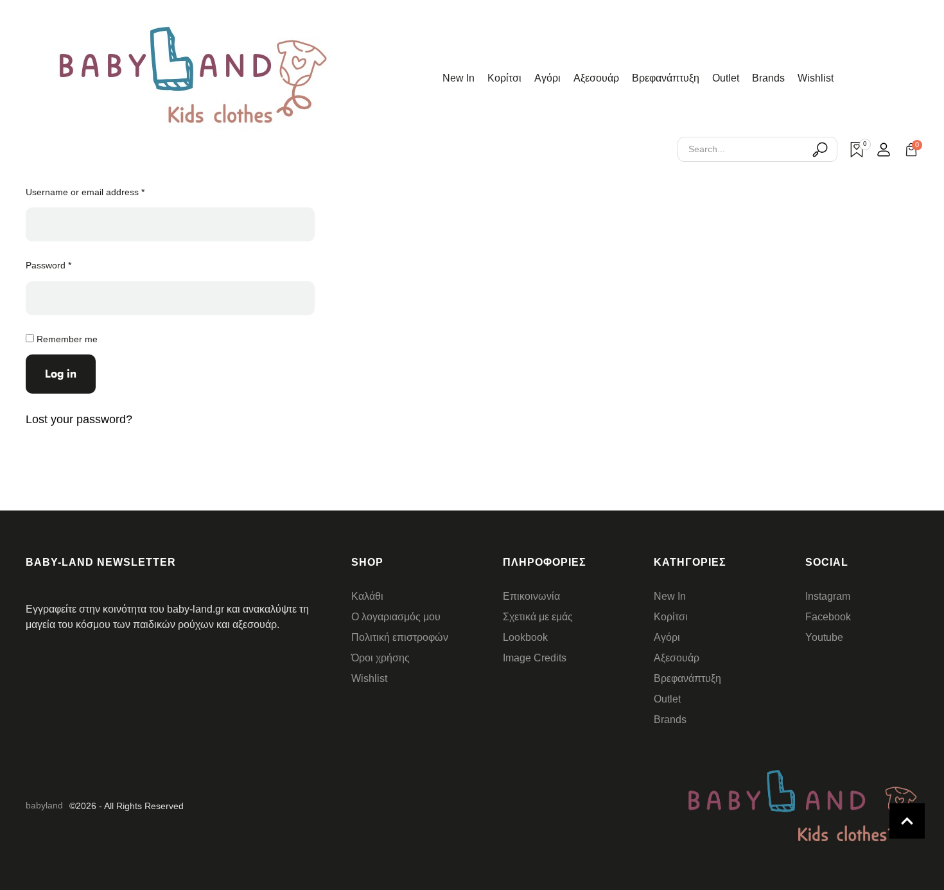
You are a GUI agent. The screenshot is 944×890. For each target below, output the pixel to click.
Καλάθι (367, 596)
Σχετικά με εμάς (538, 616)
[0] (856, 149)
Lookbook (525, 637)
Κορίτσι (504, 78)
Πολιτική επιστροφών (399, 637)
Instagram (827, 596)
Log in (60, 374)
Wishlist (816, 78)
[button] (907, 821)
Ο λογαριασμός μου (396, 616)
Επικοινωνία (531, 596)
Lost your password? (79, 419)
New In (458, 78)
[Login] (883, 149)
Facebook (828, 616)
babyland (44, 805)
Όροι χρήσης (380, 657)
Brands (768, 78)
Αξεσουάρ (596, 78)
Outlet (725, 78)
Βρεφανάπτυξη (665, 78)
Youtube (824, 637)
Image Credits (534, 657)
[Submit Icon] (820, 149)
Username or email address (88, 191)
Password (51, 264)
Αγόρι (547, 78)
